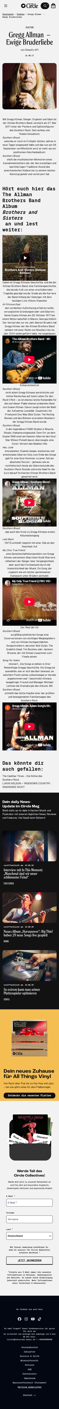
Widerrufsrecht (29, 1360)
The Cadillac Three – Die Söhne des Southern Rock (22, 778)
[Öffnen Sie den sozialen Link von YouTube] (32, 1319)
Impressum (29, 1378)
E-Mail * (10, 1196)
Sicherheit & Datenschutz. (33, 1283)
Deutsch (27, 1395)
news (6, 941)
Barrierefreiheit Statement (29, 1382)
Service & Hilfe (29, 1356)
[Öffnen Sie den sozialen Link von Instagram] (26, 1319)
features (9, 883)
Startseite (8, 14)
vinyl (7, 999)
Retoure (29, 1365)
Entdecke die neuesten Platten (29, 1095)
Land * (9, 1229)
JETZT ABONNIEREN (29, 1260)
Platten (20, 14)
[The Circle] (29, 6)
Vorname (10, 1213)
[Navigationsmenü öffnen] (5, 5)
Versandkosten (29, 1347)
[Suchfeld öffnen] (45, 5)
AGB (29, 1369)
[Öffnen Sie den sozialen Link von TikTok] (39, 1319)
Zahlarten (29, 1352)
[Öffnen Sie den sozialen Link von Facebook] (19, 1319)
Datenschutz (30, 1374)
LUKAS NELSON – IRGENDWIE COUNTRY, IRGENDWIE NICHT (26, 785)
